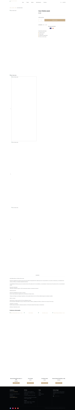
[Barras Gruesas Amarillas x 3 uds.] (58, 344)
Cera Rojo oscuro (44, 378)
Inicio (23, 2)
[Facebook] (10, 408)
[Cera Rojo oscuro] (44, 344)
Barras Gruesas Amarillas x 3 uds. (58, 378)
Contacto (45, 2)
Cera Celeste (30, 378)
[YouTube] (15, 408)
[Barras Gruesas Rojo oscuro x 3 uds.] (16, 344)
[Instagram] (13, 408)
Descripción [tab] (37, 275)
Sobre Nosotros (38, 2)
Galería (32, 2)
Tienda (27, 2)
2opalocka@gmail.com (13, 397)
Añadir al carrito (54, 20)
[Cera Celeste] (30, 344)
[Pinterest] (18, 408)
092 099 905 (15, 391)
